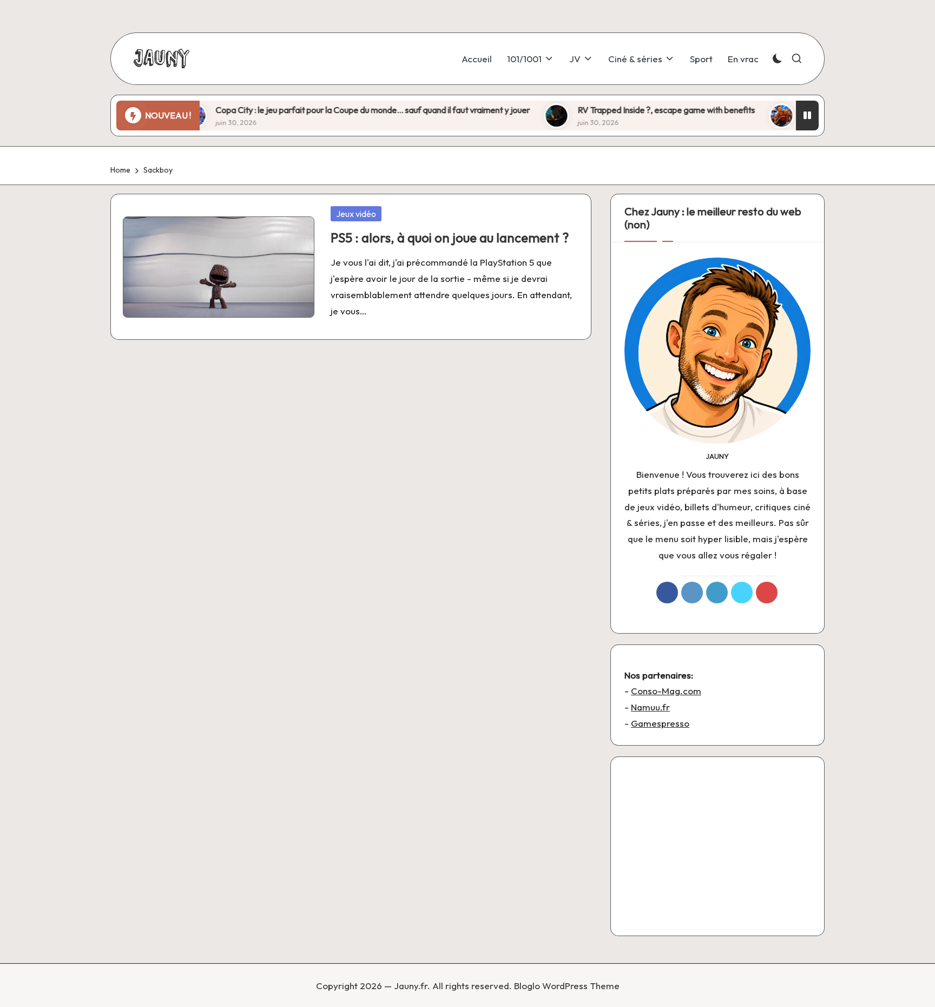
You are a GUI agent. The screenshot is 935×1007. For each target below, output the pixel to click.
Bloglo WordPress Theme (567, 985)
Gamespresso (660, 723)
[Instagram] (692, 592)
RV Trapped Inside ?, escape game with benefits (637, 109)
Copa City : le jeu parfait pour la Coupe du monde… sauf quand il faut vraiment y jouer (343, 109)
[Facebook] (667, 592)
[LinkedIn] (717, 592)
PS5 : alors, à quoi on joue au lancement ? (450, 237)
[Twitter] (742, 592)
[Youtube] (767, 592)
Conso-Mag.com (666, 690)
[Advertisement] (717, 846)
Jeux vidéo (356, 213)
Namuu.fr (650, 707)
